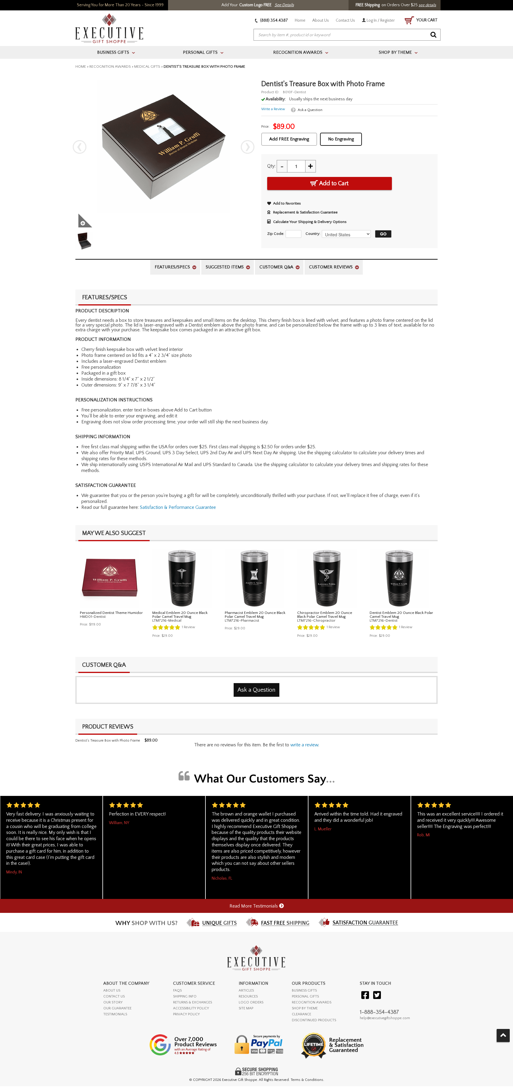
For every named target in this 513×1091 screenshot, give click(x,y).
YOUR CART (427, 20)
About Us (320, 20)
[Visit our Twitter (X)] (377, 995)
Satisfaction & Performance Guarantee (178, 507)
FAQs (177, 990)
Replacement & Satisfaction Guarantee (305, 212)
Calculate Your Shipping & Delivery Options (309, 222)
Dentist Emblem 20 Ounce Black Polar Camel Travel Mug (401, 615)
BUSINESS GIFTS (304, 990)
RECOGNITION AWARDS (311, 1002)
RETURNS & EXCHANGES (192, 1002)
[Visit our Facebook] (365, 995)
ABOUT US (111, 990)
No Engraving (341, 139)
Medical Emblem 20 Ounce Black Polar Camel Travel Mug (180, 615)
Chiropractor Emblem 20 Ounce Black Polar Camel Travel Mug (324, 615)
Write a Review (273, 109)
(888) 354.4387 (273, 20)
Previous (79, 147)
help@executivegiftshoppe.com (385, 1018)
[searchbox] (347, 35)
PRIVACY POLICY (186, 1014)
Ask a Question (310, 110)
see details (427, 5)
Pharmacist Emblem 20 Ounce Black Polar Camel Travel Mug (255, 615)
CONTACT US (114, 996)
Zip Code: (275, 234)
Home (300, 20)
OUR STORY (113, 1002)
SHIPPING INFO (185, 996)
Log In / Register (380, 20)
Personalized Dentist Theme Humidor (111, 613)
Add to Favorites (287, 203)
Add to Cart (333, 183)
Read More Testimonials (254, 906)
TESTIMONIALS (115, 1014)
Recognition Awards (110, 66)
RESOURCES (248, 996)
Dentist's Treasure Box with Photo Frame (107, 740)
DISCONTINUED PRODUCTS (314, 1020)
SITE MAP (246, 1008)
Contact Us (345, 20)
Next (247, 147)
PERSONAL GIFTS (305, 996)
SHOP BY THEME (305, 1008)
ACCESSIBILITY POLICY (191, 1008)
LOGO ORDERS (251, 1002)
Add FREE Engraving (289, 139)
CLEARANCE (301, 1014)
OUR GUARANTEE (117, 1008)
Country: (312, 234)
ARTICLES (246, 990)
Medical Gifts (147, 66)
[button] (382, 234)
